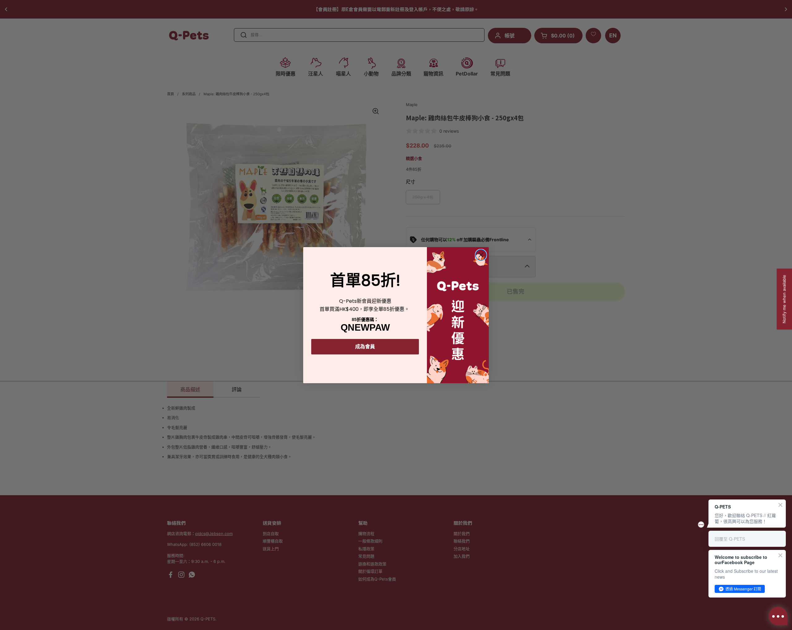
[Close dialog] (481, 255)
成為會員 (365, 346)
